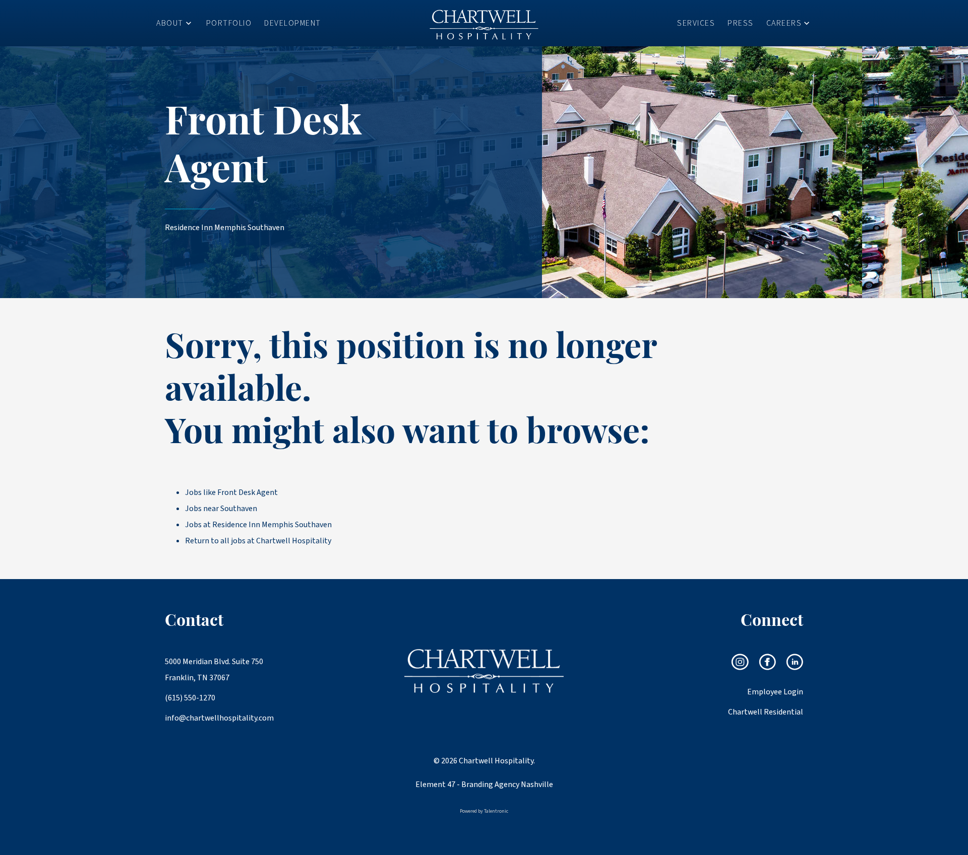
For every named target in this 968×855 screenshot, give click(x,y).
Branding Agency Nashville (507, 784)
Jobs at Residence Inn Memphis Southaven (258, 524)
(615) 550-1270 (190, 697)
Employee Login (775, 691)
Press (741, 23)
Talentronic (496, 811)
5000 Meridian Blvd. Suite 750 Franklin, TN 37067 (214, 669)
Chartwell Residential (765, 712)
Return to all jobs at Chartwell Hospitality (258, 540)
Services (696, 23)
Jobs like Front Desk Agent (231, 492)
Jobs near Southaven (221, 508)
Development (292, 23)
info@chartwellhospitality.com (215, 718)
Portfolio (229, 23)
